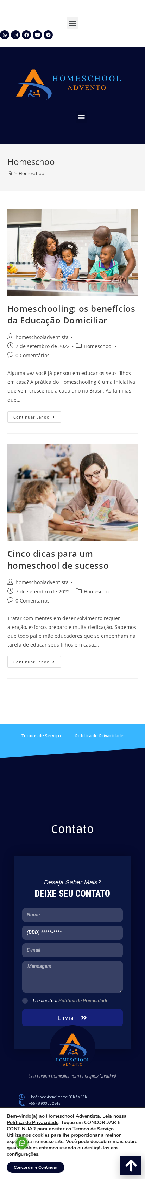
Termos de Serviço (41, 736)
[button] (72, 23)
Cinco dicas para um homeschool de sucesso (58, 559)
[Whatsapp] (4, 34)
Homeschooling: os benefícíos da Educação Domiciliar (71, 314)
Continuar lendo (37, 415)
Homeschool (98, 346)
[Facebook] (26, 34)
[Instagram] (15, 34)
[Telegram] (48, 34)
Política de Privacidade (99, 736)
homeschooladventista (42, 337)
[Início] (9, 173)
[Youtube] (37, 34)
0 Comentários (32, 355)
